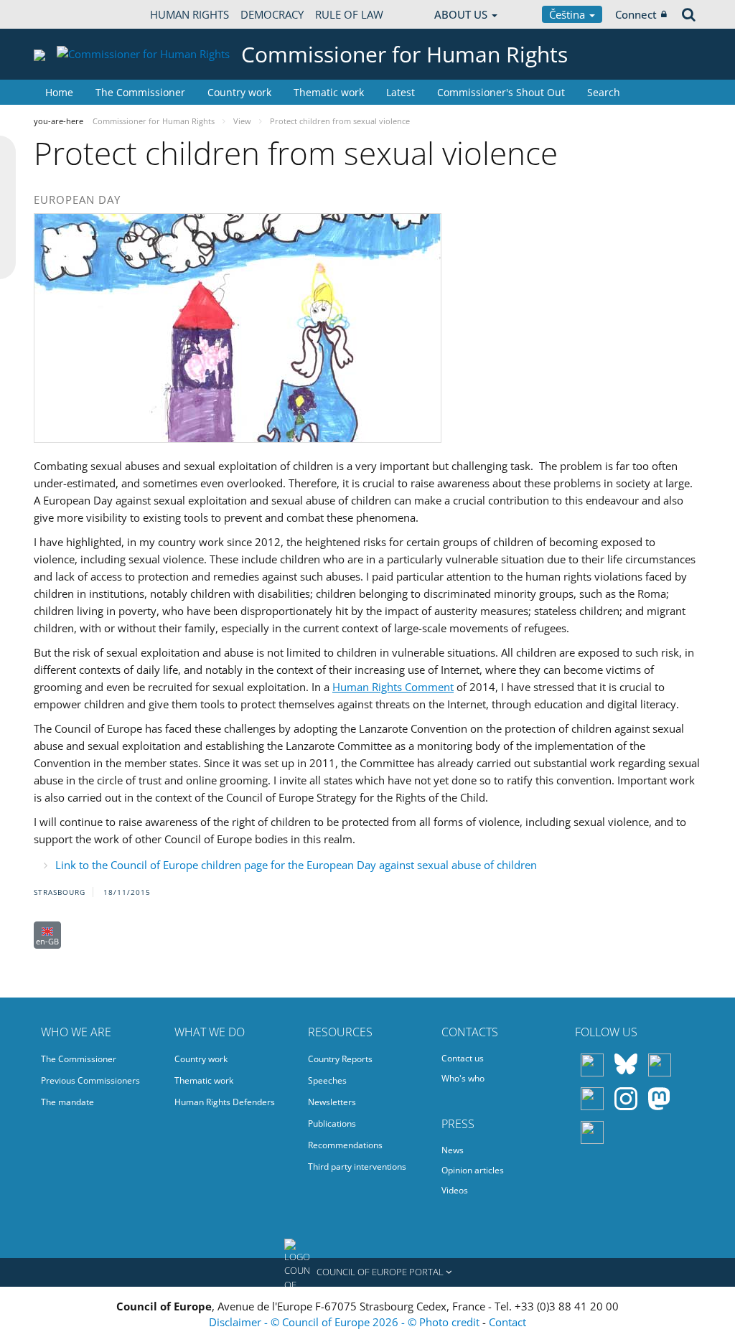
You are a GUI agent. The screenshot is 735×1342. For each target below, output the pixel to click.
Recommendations (345, 1145)
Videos (454, 1190)
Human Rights (189, 14)
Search (603, 92)
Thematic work (329, 92)
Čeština (568, 14)
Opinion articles (472, 1170)
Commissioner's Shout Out (501, 92)
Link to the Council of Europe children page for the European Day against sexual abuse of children (296, 865)
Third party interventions (357, 1166)
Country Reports (340, 1059)
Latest (400, 92)
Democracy (272, 14)
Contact (507, 1322)
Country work (239, 92)
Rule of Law (349, 14)
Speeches (327, 1080)
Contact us (462, 1058)
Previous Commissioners (90, 1080)
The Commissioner (140, 92)
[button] (367, 1272)
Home (59, 92)
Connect (636, 14)
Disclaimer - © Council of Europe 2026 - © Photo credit (345, 1322)
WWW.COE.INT (70, 14)
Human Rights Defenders (224, 1102)
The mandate (67, 1102)
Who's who (462, 1078)
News (452, 1150)
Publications (332, 1123)
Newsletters (332, 1102)
